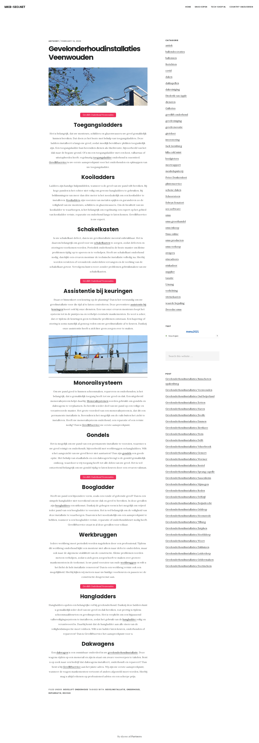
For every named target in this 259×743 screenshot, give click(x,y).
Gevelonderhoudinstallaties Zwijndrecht (188, 503)
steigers (170, 252)
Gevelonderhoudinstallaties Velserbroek (188, 446)
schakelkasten (102, 242)
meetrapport (173, 164)
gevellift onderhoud (75, 689)
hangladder (129, 619)
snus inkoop (172, 227)
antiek (169, 45)
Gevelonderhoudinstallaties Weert (185, 540)
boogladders (62, 505)
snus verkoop (173, 246)
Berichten (171, 64)
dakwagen (62, 652)
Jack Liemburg (173, 145)
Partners (136, 736)
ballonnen (171, 57)
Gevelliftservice (58, 162)
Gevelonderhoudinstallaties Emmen (185, 421)
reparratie (55, 693)
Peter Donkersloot (176, 177)
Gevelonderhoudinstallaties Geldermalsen (189, 559)
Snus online (172, 233)
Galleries (170, 108)
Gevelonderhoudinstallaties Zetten (185, 402)
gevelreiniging (173, 120)
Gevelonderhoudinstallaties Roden (185, 490)
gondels (126, 453)
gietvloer (170, 133)
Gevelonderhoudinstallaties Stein (184, 433)
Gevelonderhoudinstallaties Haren (185, 408)
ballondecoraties (175, 51)
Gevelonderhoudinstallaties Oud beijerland (189, 396)
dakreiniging (172, 89)
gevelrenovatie (174, 127)
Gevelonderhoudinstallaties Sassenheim (188, 477)
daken (168, 76)
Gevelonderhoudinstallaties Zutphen (186, 528)
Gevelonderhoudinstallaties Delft (184, 440)
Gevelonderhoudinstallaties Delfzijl (185, 496)
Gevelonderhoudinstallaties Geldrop (186, 509)
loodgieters (172, 158)
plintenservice (173, 183)
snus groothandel (175, 221)
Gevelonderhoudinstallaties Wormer (186, 459)
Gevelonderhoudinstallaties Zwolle (185, 415)
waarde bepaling (175, 303)
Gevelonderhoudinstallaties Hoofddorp (188, 534)
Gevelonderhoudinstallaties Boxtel (185, 465)
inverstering (172, 139)
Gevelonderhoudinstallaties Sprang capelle (190, 471)
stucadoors (172, 259)
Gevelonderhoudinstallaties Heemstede (188, 515)
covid (168, 70)
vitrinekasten (173, 296)
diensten (170, 101)
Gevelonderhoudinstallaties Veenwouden (188, 389)
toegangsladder (102, 157)
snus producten (174, 240)
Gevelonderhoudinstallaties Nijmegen (187, 484)
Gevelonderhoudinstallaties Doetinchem (188, 565)
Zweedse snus (173, 309)
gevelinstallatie (115, 689)
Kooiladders (73, 200)
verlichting (171, 290)
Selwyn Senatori (174, 202)
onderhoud (133, 689)
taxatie (169, 277)
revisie (67, 693)
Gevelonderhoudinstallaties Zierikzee (186, 427)
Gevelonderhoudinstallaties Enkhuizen (187, 547)
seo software (173, 208)
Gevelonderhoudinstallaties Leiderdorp (188, 553)
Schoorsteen (172, 196)
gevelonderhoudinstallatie (123, 652)
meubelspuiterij (174, 171)
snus (168, 215)
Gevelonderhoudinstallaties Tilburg (185, 521)
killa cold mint (173, 152)
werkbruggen (128, 562)
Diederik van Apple (176, 95)
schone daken (173, 189)
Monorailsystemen (97, 400)
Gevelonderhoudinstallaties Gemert (186, 452)
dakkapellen (172, 83)
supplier (170, 271)
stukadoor (171, 265)
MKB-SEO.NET (14, 7)
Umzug (169, 284)
